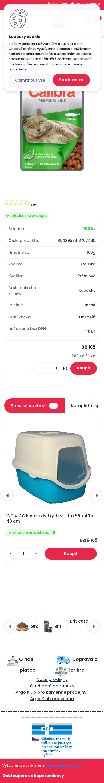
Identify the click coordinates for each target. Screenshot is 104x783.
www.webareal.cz (63, 765)
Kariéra (76, 670)
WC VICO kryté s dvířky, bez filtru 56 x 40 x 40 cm (49, 518)
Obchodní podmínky (52, 686)
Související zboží (32, 406)
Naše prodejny (52, 679)
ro (42, 692)
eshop (66, 699)
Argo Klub (25, 692)
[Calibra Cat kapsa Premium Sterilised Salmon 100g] (52, 123)
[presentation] (7, 495)
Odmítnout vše (30, 80)
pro (55, 699)
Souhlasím (71, 80)
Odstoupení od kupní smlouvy (33, 775)
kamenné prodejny (65, 692)
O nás (26, 659)
